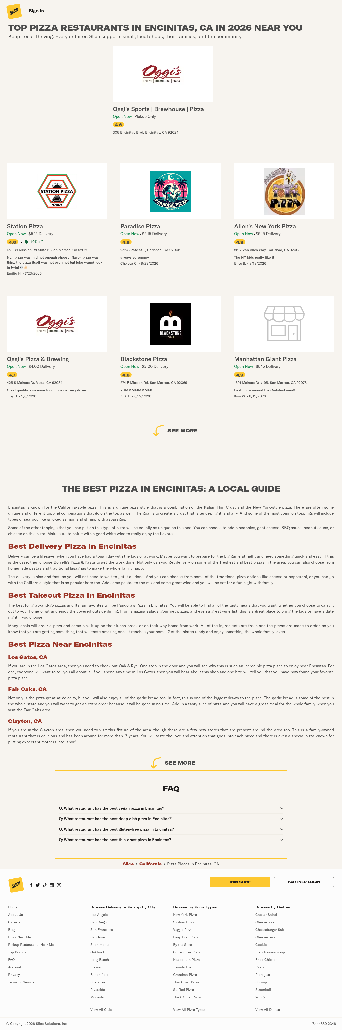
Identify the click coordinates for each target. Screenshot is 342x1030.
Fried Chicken (266, 959)
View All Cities (101, 1009)
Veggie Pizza (183, 929)
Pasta (260, 967)
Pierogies (262, 974)
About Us (15, 914)
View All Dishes (267, 1009)
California (150, 863)
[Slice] (13, 11)
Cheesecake (264, 922)
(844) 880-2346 (324, 1023)
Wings (260, 997)
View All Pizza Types (189, 1009)
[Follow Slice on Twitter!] (37, 885)
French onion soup (270, 952)
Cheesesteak (265, 937)
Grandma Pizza (185, 974)
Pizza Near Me (19, 937)
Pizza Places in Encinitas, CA (193, 863)
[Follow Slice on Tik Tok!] (45, 885)
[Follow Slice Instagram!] (59, 885)
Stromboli (263, 989)
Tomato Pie (182, 967)
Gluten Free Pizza (187, 952)
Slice (128, 863)
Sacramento (100, 944)
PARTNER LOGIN (304, 882)
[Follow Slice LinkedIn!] (52, 885)
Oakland (97, 952)
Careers (14, 922)
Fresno (95, 967)
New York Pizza (185, 914)
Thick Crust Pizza (187, 997)
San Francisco (101, 929)
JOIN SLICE (240, 882)
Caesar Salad (266, 914)
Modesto (97, 997)
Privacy (14, 974)
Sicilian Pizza (183, 922)
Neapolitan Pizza (186, 959)
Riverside (97, 989)
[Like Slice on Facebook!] (31, 885)
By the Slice (182, 944)
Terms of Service (21, 982)
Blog (11, 929)
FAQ (11, 959)
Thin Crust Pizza (186, 982)
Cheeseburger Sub (269, 929)
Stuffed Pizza (183, 989)
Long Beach (99, 959)
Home (12, 907)
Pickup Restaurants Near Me (31, 944)
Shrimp (261, 982)
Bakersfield (99, 974)
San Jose (97, 937)
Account (14, 967)
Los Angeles (99, 914)
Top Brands (17, 952)
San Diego (98, 922)
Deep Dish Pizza (186, 937)
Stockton (97, 982)
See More (182, 430)
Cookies (261, 944)
